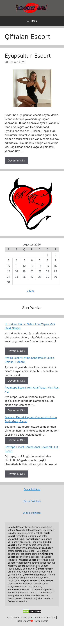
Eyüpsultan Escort (28, 55)
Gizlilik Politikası (32, 512)
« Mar (30, 291)
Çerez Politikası (32, 501)
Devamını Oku (16, 160)
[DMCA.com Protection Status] (32, 612)
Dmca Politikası (32, 489)
